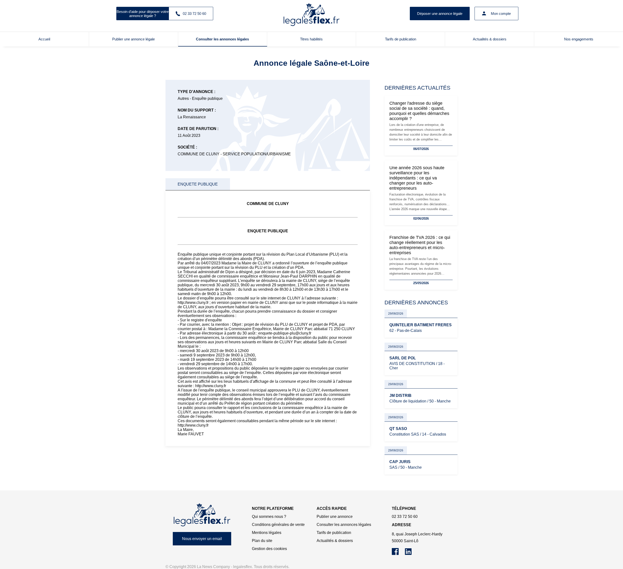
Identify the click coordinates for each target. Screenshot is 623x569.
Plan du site (262, 541)
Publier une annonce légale (133, 39)
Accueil (44, 39)
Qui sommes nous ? (269, 516)
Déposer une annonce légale (439, 13)
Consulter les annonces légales (222, 39)
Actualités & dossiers (489, 39)
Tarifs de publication (400, 39)
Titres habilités (311, 39)
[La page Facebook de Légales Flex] (398, 554)
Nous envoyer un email (202, 539)
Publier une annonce (335, 516)
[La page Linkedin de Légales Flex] (411, 554)
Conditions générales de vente (278, 524)
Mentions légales (266, 533)
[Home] (202, 515)
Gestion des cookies (269, 549)
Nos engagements (578, 39)
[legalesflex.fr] (311, 13)
